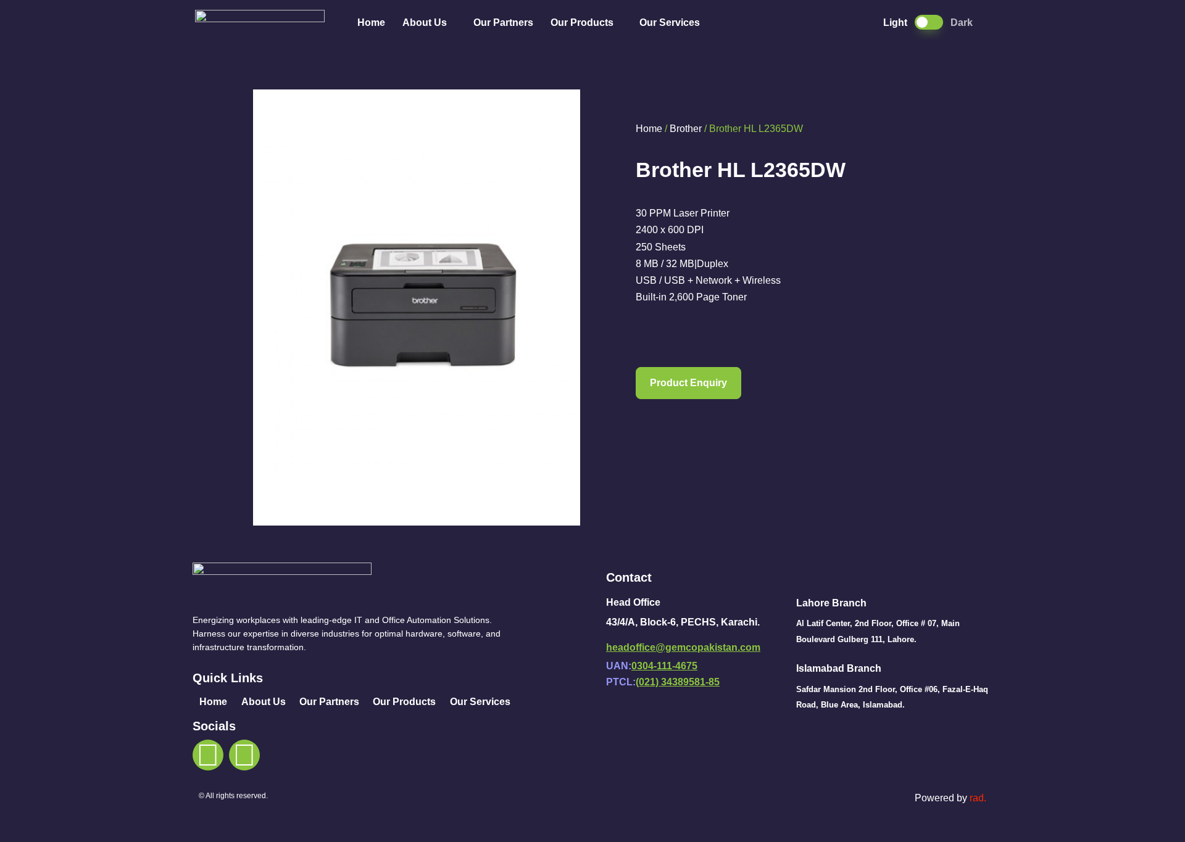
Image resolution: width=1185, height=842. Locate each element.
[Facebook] (208, 755)
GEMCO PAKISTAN (267, 23)
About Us (424, 22)
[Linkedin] (244, 755)
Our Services (669, 22)
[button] (688, 383)
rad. (978, 798)
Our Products (582, 22)
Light (895, 22)
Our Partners (503, 22)
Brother (686, 128)
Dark (961, 22)
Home (371, 22)
